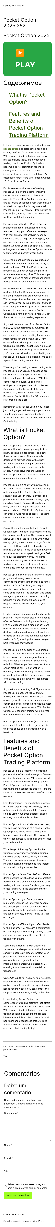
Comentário (11, 1113)
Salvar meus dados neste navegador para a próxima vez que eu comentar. (27, 1186)
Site (6, 1171)
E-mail (8, 1158)
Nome (8, 1145)
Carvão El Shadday (13, 5)
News (42, 1046)
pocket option (10, 148)
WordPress (38, 1221)
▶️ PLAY (25, 58)
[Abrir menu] (50, 5)
